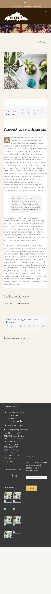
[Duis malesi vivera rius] (17, 527)
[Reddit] (32, 110)
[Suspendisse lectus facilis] (17, 503)
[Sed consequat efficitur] (17, 519)
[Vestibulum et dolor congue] (17, 510)
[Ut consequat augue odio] (8, 535)
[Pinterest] (28, 113)
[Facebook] (22, 110)
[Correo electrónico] (41, 113)
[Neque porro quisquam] (8, 496)
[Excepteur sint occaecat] (8, 503)
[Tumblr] (22, 113)
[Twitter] (27, 110)
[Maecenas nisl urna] (8, 519)
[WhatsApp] (43, 110)
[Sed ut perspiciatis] (17, 496)
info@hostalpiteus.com (32, 6)
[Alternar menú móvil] (46, 12)
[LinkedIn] (38, 110)
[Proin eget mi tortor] (8, 527)
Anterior (43, 42)
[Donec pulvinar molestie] (8, 511)
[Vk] (34, 113)
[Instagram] (16, 476)
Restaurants (23, 303)
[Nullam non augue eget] (17, 535)
